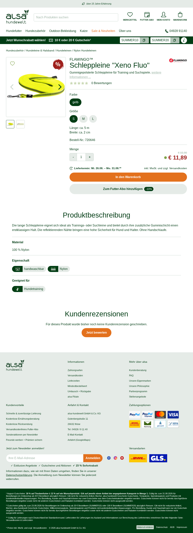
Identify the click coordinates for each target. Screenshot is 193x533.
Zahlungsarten (75, 370)
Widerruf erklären (145, 527)
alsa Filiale (73, 396)
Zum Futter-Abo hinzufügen (127, 189)
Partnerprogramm (138, 391)
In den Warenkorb (128, 177)
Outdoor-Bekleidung (62, 31)
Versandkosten (75, 375)
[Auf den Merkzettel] (12, 63)
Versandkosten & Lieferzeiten (19, 520)
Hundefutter (14, 31)
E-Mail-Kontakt (75, 434)
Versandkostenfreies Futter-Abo (22, 429)
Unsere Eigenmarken (140, 381)
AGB (172, 527)
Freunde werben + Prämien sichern (24, 440)
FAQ (131, 375)
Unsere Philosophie (139, 386)
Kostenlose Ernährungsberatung (22, 419)
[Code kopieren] (144, 40)
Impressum (182, 527)
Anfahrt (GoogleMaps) (79, 440)
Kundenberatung (137, 370)
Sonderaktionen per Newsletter (22, 434)
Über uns (125, 31)
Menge (74, 149)
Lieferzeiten (74, 381)
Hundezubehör (35, 31)
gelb (75, 102)
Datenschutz (162, 527)
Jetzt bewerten (96, 332)
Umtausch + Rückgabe (79, 391)
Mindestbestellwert (77, 386)
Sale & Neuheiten (103, 31)
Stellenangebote (137, 396)
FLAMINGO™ (81, 59)
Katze (84, 31)
